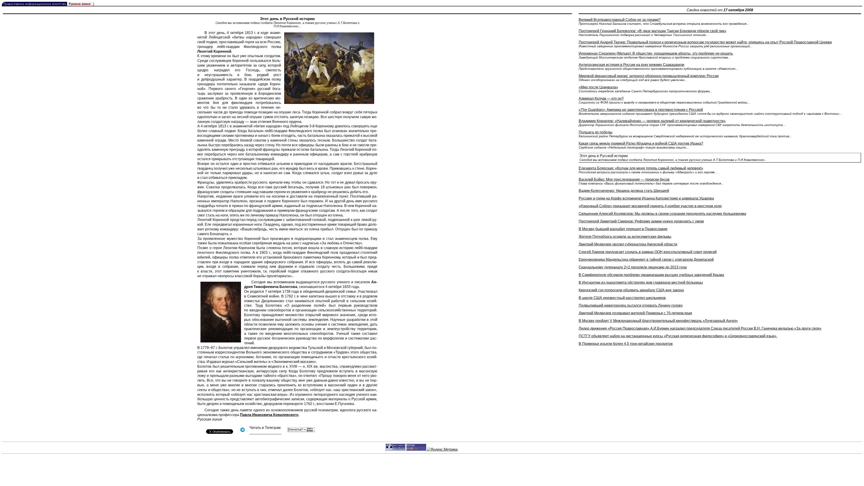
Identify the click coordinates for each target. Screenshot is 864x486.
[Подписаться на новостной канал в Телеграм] (265, 432)
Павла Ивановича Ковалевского (269, 415)
